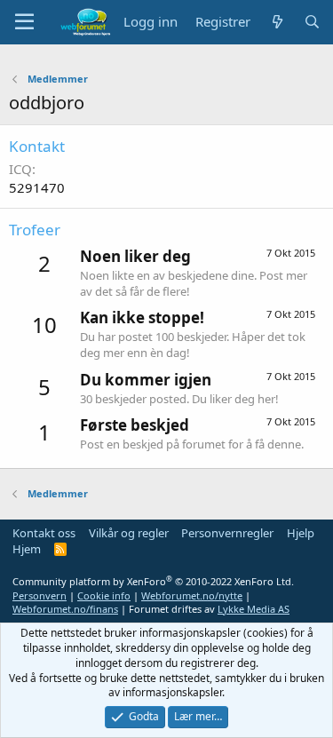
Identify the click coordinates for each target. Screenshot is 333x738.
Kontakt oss (43, 533)
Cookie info (104, 595)
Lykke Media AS (253, 608)
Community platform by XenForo (153, 581)
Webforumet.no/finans (65, 608)
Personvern (39, 595)
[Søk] (312, 21)
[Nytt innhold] (276, 21)
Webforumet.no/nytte (191, 595)
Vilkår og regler (129, 533)
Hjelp (300, 533)
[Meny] (24, 22)
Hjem (26, 549)
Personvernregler (227, 533)
